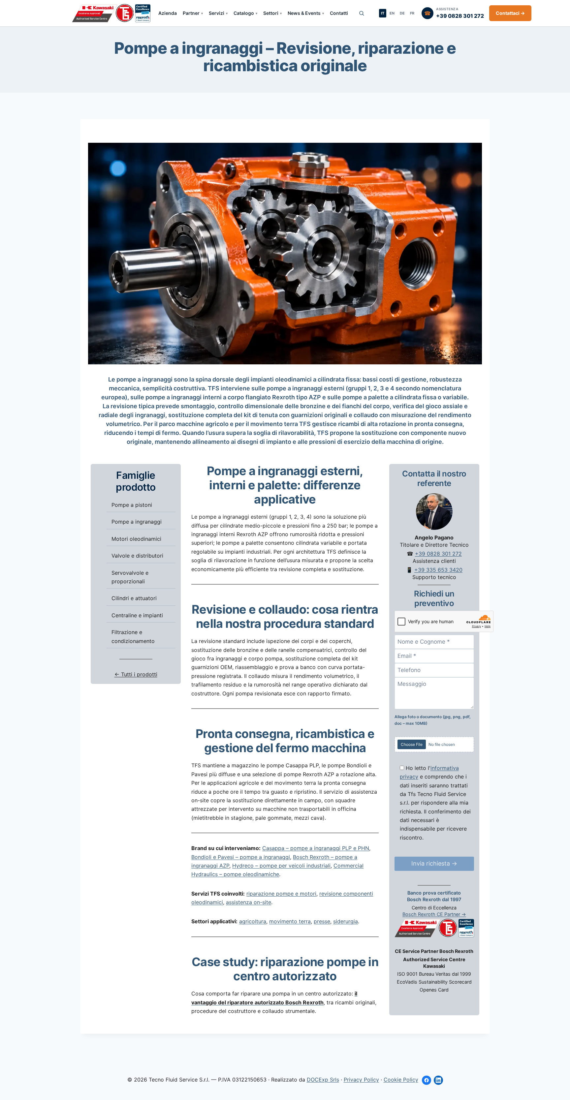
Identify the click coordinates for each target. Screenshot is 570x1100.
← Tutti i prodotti (135, 674)
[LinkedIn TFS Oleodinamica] (438, 1080)
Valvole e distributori (137, 555)
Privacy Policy (361, 1079)
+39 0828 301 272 (438, 553)
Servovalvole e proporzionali (129, 576)
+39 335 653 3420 (438, 569)
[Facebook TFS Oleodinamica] (426, 1080)
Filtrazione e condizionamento (133, 636)
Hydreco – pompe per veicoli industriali (281, 865)
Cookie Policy (401, 1079)
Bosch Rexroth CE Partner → (434, 914)
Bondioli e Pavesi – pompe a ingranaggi (240, 857)
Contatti (339, 13)
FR (412, 13)
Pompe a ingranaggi (136, 521)
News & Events (304, 13)
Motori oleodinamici (136, 538)
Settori (270, 13)
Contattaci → (510, 13)
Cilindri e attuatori (134, 598)
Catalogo (244, 13)
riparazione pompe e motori (281, 893)
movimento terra (290, 921)
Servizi (216, 13)
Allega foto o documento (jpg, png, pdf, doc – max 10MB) (433, 719)
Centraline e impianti (137, 615)
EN (392, 13)
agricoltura (252, 921)
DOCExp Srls (323, 1079)
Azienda (167, 13)
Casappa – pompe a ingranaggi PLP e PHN (315, 848)
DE (402, 13)
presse (322, 921)
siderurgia (345, 921)
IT (382, 13)
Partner (191, 13)
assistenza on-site (248, 902)
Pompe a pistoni (131, 505)
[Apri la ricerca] (361, 13)
